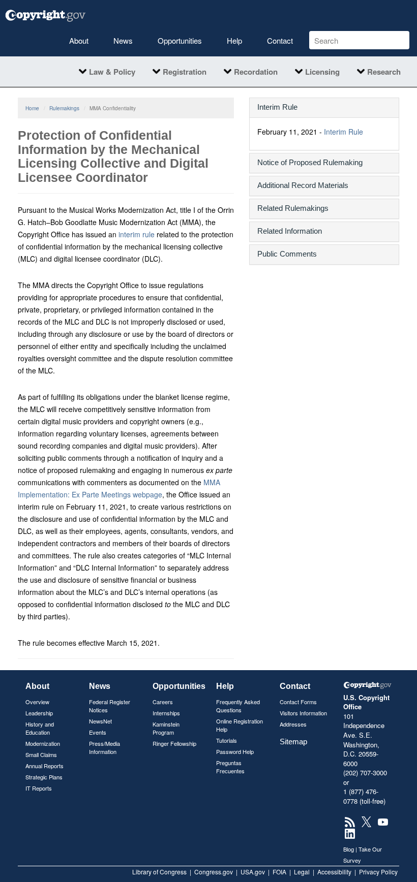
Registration (184, 71)
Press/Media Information (104, 747)
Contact (280, 40)
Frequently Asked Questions (238, 706)
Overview (37, 702)
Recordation (256, 71)
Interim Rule (343, 132)
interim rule (136, 234)
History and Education (39, 728)
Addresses (293, 724)
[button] (324, 107)
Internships (166, 713)
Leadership (39, 713)
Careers (163, 702)
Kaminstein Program (166, 728)
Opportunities (180, 40)
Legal (302, 871)
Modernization (42, 743)
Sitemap (293, 741)
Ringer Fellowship (174, 743)
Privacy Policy (378, 871)
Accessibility (334, 871)
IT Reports (38, 788)
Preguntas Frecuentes (230, 767)
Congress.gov (213, 871)
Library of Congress (159, 871)
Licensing (322, 71)
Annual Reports (44, 766)
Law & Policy (112, 71)
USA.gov (253, 871)
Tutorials (226, 740)
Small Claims (41, 754)
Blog (348, 849)
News (123, 40)
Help (234, 40)
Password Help (235, 751)
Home (32, 108)
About (78, 40)
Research (384, 71)
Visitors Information (303, 713)
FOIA (279, 871)
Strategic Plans (44, 777)
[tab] (324, 107)
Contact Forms (298, 702)
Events (97, 732)
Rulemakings (64, 108)
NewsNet (100, 721)
